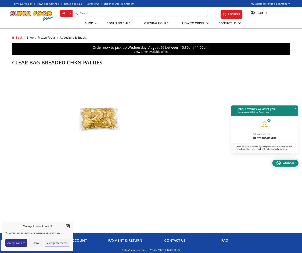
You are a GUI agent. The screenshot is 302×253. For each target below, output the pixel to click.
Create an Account (124, 3)
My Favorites (21, 3)
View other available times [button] (151, 52)
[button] (67, 226)
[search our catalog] (76, 13)
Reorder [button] (234, 14)
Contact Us (93, 3)
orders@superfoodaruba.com (274, 149)
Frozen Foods (47, 37)
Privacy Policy (156, 250)
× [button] (296, 108)
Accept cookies (16, 243)
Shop (30, 37)
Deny (36, 243)
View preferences (57, 243)
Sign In (107, 3)
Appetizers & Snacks (73, 37)
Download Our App (48, 3)
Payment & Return (125, 240)
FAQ (224, 240)
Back (19, 37)
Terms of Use (173, 250)
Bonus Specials (73, 3)
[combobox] (66, 13)
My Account (75, 240)
